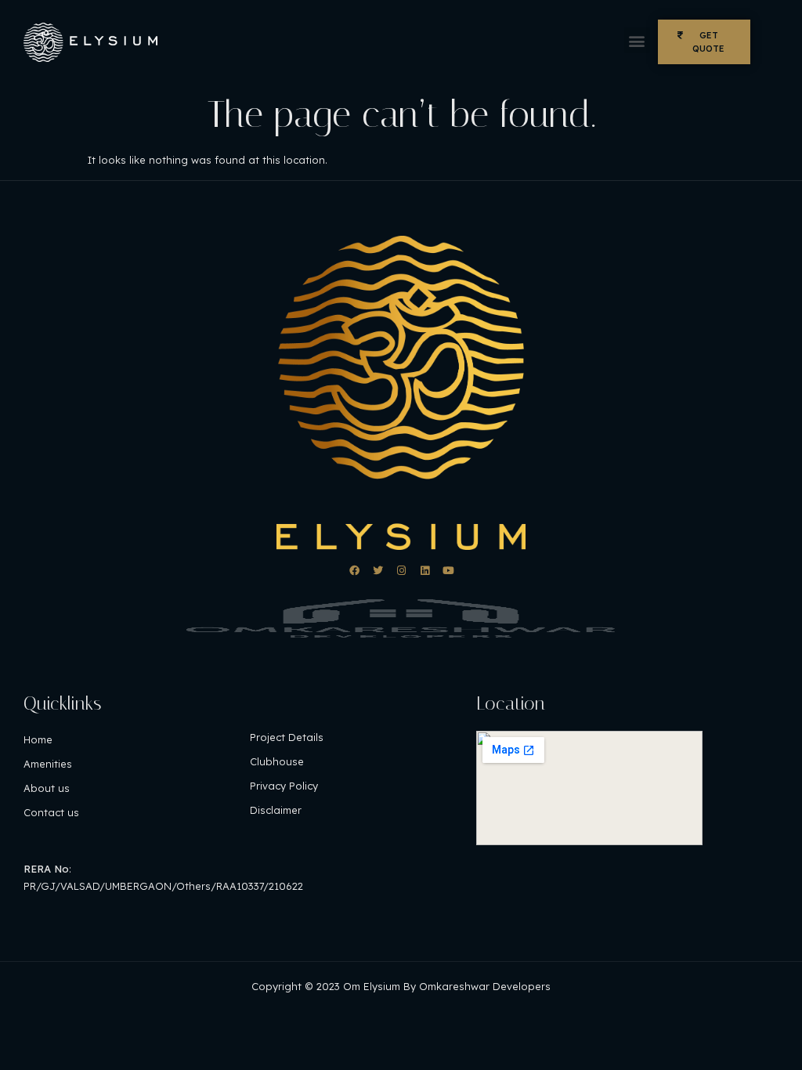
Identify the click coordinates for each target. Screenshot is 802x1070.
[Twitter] (378, 571)
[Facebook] (354, 571)
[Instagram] (401, 571)
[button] (637, 40)
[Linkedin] (425, 571)
